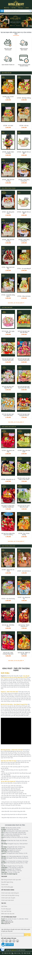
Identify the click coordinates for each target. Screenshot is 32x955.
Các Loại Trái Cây (6, 911)
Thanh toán (20, 7)
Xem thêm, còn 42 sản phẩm (15, 660)
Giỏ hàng (7, 7)
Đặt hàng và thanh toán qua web (11, 879)
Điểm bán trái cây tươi (7, 913)
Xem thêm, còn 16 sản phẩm (15, 422)
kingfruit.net (13, 950)
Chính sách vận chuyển (8, 898)
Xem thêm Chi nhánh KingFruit (9, 874)
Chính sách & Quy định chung (10, 895)
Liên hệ (27, 7)
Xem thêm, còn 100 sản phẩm (15, 303)
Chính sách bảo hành (7, 900)
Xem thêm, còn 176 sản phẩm (15, 541)
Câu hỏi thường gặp (7, 887)
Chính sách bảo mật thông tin (10, 893)
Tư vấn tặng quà (6, 909)
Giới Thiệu (13, 7)
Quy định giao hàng (7, 882)
